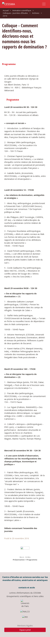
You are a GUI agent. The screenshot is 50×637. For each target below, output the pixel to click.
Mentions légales (25, 625)
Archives (35, 13)
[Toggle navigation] (44, 4)
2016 (5, 16)
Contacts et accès (26, 587)
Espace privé (25, 630)
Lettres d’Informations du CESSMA (25, 592)
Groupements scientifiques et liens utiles (25, 596)
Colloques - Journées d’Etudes (15, 13)
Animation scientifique (21, 10)
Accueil (6, 10)
